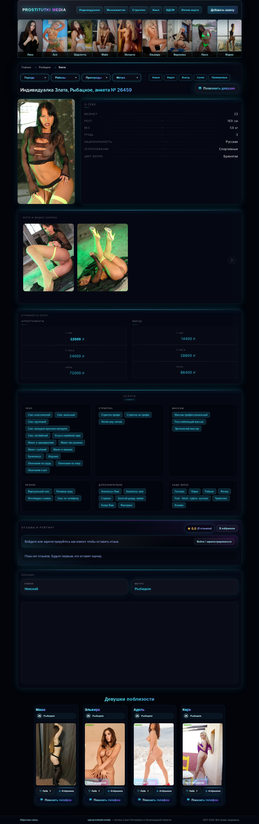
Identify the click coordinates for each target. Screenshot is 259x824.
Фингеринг (126, 505)
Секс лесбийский (38, 435)
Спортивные (228, 149)
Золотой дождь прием (130, 498)
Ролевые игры (64, 491)
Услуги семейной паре (68, 435)
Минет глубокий (37, 449)
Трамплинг (221, 498)
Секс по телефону (68, 498)
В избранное (227, 528)
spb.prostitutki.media (99, 820)
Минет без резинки (71, 442)
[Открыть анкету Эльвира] (105, 754)
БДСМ (170, 10)
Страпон (106, 498)
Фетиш (224, 491)
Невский (31, 589)
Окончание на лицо (69, 463)
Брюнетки (231, 156)
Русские (232, 142)
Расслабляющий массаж (189, 421)
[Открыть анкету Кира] (203, 754)
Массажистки (116, 10)
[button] (232, 260)
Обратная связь (29, 820)
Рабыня (209, 491)
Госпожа (179, 491)
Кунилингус (34, 456)
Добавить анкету (222, 10)
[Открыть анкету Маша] (56, 754)
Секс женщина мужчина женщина (47, 428)
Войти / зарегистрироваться (214, 541)
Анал (155, 10)
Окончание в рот (37, 470)
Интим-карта (190, 10)
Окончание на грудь (39, 463)
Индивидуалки (89, 10)
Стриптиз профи (110, 415)
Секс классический (39, 415)
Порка (194, 491)
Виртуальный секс (38, 491)
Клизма (179, 505)
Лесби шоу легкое (111, 421)
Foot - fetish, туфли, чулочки (191, 498)
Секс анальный (66, 415)
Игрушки (53, 456)
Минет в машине (62, 449)
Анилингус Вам (110, 491)
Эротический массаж (187, 428)
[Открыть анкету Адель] (154, 754)
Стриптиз (138, 10)
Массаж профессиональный (191, 415)
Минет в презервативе (41, 442)
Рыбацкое (143, 589)
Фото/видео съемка (39, 498)
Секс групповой (37, 421)
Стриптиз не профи (138, 415)
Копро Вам (107, 505)
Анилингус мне (134, 491)
